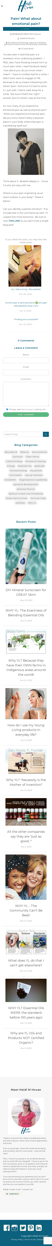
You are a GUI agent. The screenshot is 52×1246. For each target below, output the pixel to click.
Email (26, 367)
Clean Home (32, 456)
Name (26, 355)
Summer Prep (38, 498)
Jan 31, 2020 (25, 324)
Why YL (32, 503)
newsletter (10, 479)
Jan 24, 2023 (26, 680)
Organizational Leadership (33, 479)
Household (36, 470)
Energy (11, 466)
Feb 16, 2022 (25, 294)
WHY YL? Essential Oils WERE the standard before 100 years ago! (26, 1012)
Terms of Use (30, 1239)
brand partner (39, 452)
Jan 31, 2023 (26, 621)
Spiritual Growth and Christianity (20, 44)
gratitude (39, 466)
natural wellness (37, 43)
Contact (14, 1194)
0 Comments (27, 49)
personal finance (26, 489)
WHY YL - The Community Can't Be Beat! (26, 910)
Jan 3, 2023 (26, 847)
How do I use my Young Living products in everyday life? (26, 729)
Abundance (11, 452)
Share (26, 29)
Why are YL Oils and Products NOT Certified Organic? (26, 1037)
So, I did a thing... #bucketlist (26, 289)
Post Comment (26, 415)
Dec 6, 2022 (26, 1048)
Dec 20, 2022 (26, 971)
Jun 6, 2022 (25, 310)
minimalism (15, 475)
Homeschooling (18, 470)
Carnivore (18, 456)
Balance (24, 452)
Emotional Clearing (18, 43)
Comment (26, 379)
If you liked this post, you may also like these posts (26, 241)
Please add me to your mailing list (27, 409)
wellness (42, 44)
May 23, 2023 (26, 600)
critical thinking (14, 461)
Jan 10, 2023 (26, 790)
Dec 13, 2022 (26, 1023)
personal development (26, 484)
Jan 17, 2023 (26, 740)
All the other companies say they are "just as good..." (26, 836)
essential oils (24, 466)
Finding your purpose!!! (26, 319)
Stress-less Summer (16, 498)
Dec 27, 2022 (26, 921)
